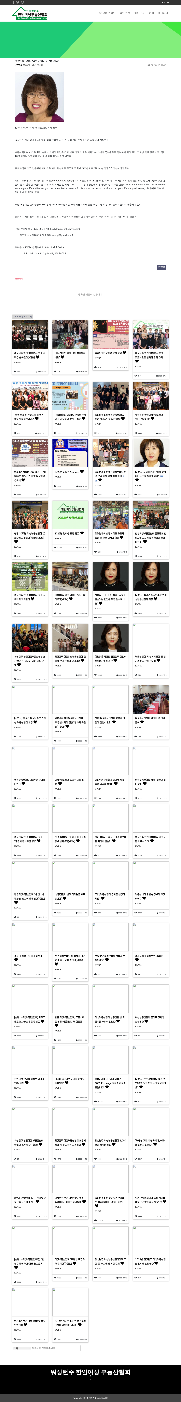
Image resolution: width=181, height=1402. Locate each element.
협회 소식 (139, 13)
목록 (162, 267)
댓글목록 (19, 278)
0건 (28, 65)
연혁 (151, 13)
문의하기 (163, 13)
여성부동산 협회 (106, 13)
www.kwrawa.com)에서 (64, 180)
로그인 (166, 3)
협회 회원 (125, 13)
